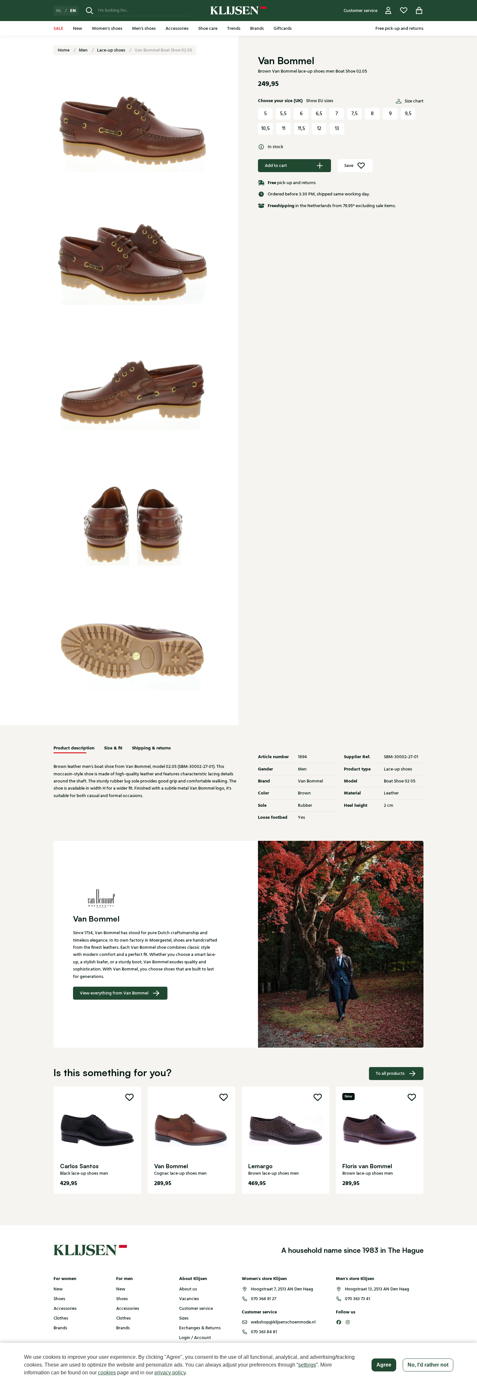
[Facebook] (339, 1322)
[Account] (388, 10)
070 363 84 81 (264, 1332)
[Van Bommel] (146, 898)
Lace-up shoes (111, 50)
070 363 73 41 (357, 1299)
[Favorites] (403, 10)
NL (59, 10)
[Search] (89, 10)
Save (348, 165)
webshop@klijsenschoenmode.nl (283, 1322)
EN (73, 10)
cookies (107, 1372)
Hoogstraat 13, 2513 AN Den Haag (377, 1289)
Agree (383, 1365)
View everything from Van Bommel (114, 993)
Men (84, 50)
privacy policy (170, 1372)
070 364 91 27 (263, 1299)
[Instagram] (348, 1322)
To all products (390, 1073)
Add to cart (276, 165)
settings (307, 1365)
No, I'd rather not (428, 1365)
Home (64, 50)
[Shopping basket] (419, 10)
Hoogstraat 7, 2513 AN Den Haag (282, 1289)
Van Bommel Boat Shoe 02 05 (163, 50)
